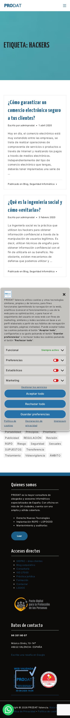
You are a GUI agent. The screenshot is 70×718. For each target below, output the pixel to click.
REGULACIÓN (33, 437)
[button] (64, 294)
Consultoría (22, 568)
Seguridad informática (42, 184)
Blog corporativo (25, 565)
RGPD (9, 443)
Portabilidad (13, 431)
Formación (22, 580)
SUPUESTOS (13, 449)
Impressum (60, 421)
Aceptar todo (35, 393)
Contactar (22, 584)
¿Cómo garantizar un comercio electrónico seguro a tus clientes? (34, 110)
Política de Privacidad (23, 711)
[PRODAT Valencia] (13, 5)
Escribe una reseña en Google (28, 654)
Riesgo (21, 443)
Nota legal (55, 707)
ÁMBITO (55, 455)
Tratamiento (13, 455)
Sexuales (55, 443)
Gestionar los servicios (34, 386)
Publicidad (12, 437)
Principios (32, 431)
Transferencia (35, 449)
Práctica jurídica (25, 576)
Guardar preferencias (35, 414)
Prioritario (49, 431)
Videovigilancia (35, 455)
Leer (19, 536)
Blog (25, 184)
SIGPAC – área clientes (29, 561)
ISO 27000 (22, 572)
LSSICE (20, 587)
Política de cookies (49, 711)
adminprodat (28, 125)
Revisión (51, 437)
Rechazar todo (35, 404)
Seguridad (37, 443)
